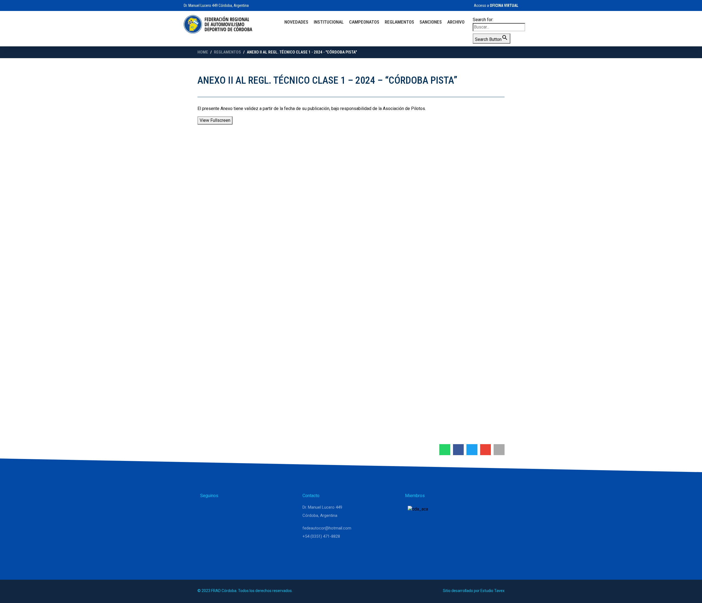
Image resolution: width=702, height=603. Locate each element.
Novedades (296, 22)
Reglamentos (399, 22)
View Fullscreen (215, 120)
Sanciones (431, 22)
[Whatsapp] (206, 509)
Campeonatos (364, 22)
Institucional (329, 22)
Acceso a (495, 5)
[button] (444, 449)
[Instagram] (220, 509)
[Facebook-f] (233, 509)
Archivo (456, 22)
